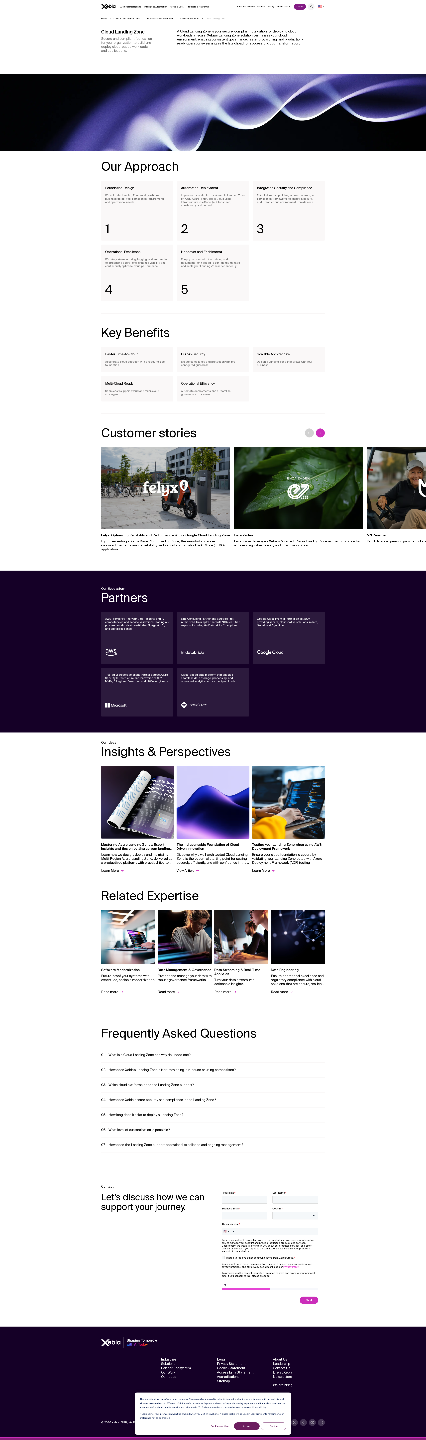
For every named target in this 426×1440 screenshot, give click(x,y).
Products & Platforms (198, 6)
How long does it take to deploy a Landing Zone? (145, 1115)
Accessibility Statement (235, 1372)
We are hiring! (283, 1385)
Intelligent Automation (155, 6)
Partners (251, 6)
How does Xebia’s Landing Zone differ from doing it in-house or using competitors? (172, 1070)
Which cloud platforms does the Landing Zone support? (151, 1085)
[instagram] (321, 1422)
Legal (221, 1359)
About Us (280, 1359)
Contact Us (281, 1368)
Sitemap (223, 1381)
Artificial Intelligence (130, 6)
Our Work (168, 1372)
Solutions (261, 6)
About (287, 6)
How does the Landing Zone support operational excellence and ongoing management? (175, 1145)
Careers (279, 6)
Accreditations (228, 1377)
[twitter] (294, 1422)
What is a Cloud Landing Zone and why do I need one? (149, 1055)
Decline (274, 1426)
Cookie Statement (231, 1368)
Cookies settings (220, 1426)
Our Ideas (168, 1377)
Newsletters (282, 1377)
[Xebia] (108, 6)
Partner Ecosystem (176, 1368)
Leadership (281, 1364)
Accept (247, 1426)
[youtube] (312, 1422)
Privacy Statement (231, 1364)
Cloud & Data (177, 6)
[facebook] (303, 1422)
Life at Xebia (282, 1372)
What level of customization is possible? (139, 1130)
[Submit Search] (311, 7)
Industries (241, 6)
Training (270, 6)
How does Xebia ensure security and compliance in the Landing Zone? (162, 1100)
